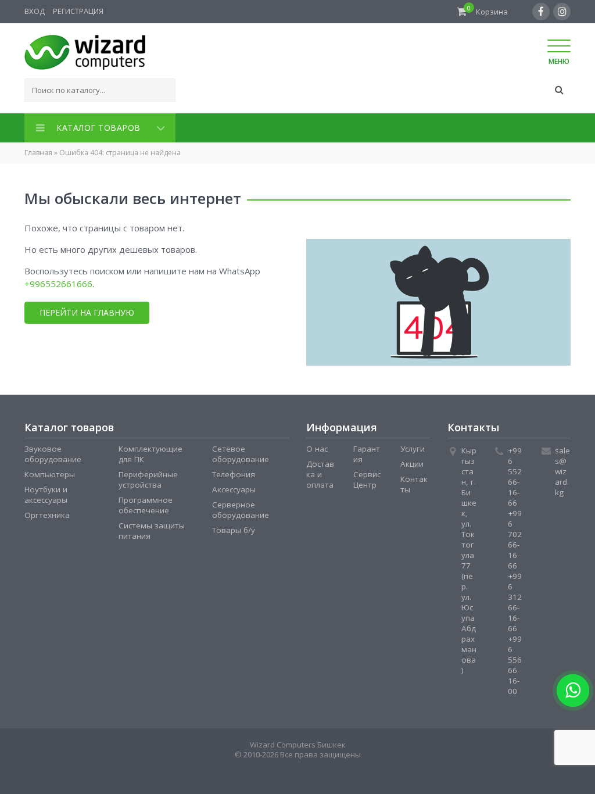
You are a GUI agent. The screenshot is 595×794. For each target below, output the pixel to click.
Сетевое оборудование (240, 451)
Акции (412, 461)
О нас (317, 446)
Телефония (233, 472)
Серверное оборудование (240, 507)
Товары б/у (233, 528)
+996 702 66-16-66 (515, 537)
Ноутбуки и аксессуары (45, 492)
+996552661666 (58, 281)
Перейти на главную (87, 310)
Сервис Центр (367, 477)
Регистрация (78, 11)
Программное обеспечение (146, 502)
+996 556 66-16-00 (515, 662)
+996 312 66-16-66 (515, 599)
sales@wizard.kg (562, 469)
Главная (38, 150)
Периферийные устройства (148, 477)
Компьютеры (49, 472)
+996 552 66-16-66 (515, 474)
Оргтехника (47, 512)
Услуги (412, 446)
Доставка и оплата (320, 472)
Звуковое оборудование (52, 451)
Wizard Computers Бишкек (298, 742)
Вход (34, 11)
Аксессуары (234, 487)
